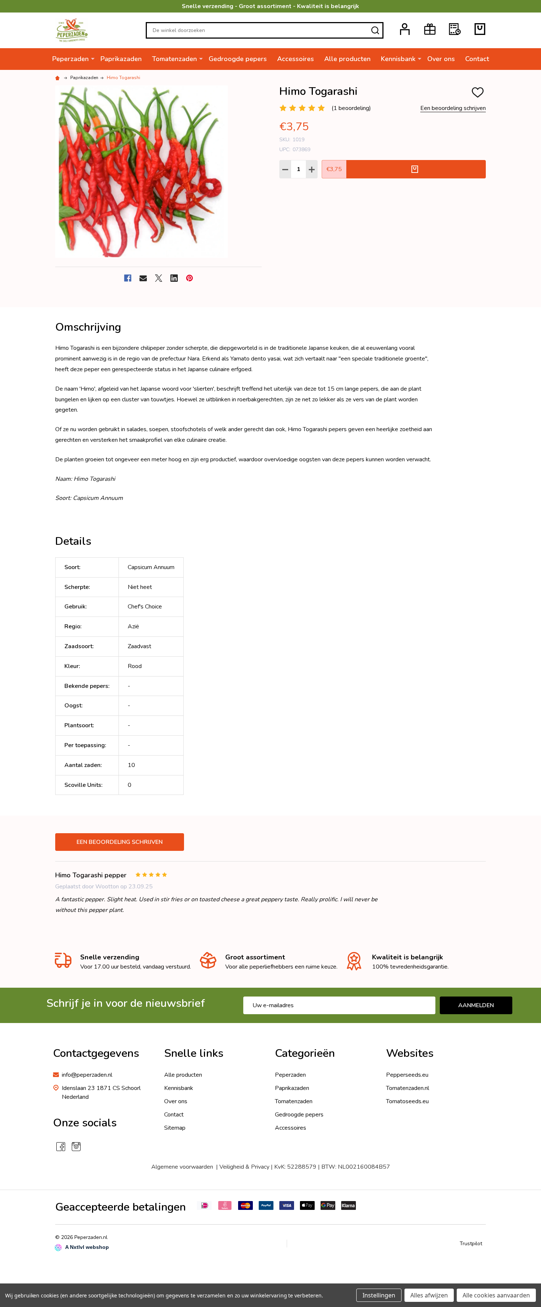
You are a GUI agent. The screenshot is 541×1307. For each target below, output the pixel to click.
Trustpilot (471, 1243)
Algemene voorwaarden (182, 1167)
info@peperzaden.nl (87, 1075)
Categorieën (305, 1053)
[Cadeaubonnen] (430, 29)
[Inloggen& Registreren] (405, 29)
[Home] (58, 78)
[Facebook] (127, 278)
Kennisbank (398, 58)
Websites (410, 1053)
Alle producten (347, 58)
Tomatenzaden (174, 58)
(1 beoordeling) (351, 108)
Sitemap (174, 1128)
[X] (158, 278)
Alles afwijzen (429, 1295)
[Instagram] (76, 1146)
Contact (477, 58)
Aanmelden (476, 1005)
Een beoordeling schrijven (453, 108)
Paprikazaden (121, 58)
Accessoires (295, 58)
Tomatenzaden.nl (407, 1088)
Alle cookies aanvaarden (496, 1295)
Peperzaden (70, 58)
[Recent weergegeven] (455, 29)
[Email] (143, 278)
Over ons (441, 58)
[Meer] (93, 58)
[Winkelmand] (480, 29)
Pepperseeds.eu (407, 1075)
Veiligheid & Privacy (244, 1167)
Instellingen (379, 1295)
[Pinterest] (189, 278)
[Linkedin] (174, 278)
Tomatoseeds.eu (407, 1101)
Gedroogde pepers (238, 58)
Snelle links (193, 1053)
